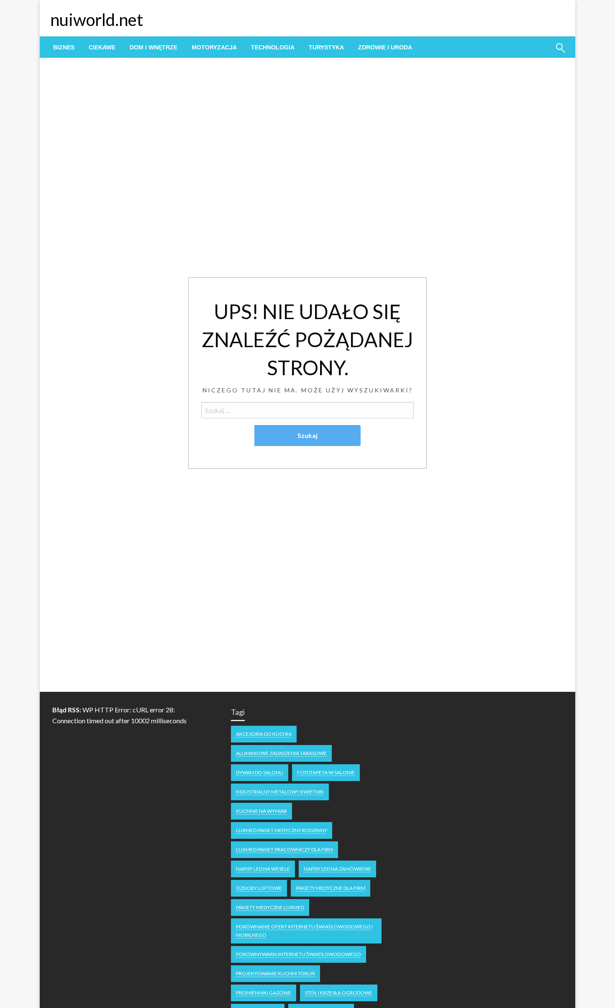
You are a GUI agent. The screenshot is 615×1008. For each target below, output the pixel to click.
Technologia (273, 47)
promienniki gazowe (263, 993)
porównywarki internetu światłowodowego (298, 954)
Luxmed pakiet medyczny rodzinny (281, 830)
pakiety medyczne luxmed (270, 907)
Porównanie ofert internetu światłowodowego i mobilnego (304, 930)
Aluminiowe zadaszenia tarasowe (281, 753)
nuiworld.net (96, 20)
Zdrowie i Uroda (385, 47)
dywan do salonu (259, 772)
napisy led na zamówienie (337, 869)
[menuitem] (64, 47)
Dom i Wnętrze (153, 47)
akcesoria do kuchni (264, 734)
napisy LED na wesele (263, 869)
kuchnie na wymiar (261, 811)
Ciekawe (102, 47)
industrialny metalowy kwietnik (280, 792)
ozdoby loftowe (259, 888)
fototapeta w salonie (326, 772)
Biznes (63, 47)
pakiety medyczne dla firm (330, 888)
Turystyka (326, 47)
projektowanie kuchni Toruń (275, 973)
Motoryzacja (214, 47)
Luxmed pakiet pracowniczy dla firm (284, 849)
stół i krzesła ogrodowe (338, 993)
